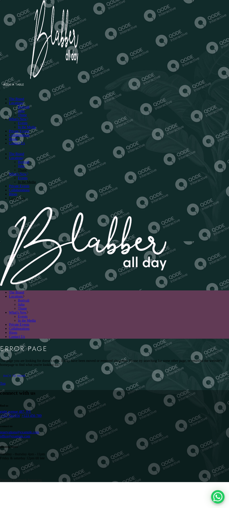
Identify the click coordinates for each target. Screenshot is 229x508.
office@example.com (15, 436)
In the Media (27, 182)
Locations (16, 158)
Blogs (13, 194)
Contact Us (17, 198)
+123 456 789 (32, 416)
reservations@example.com (19, 432)
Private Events (19, 186)
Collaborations (19, 190)
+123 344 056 (10, 416)
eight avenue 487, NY (15, 412)
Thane (22, 170)
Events (23, 178)
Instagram (35, 480)
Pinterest (6, 480)
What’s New (18, 174)
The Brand (16, 154)
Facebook (20, 480)
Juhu (21, 166)
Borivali (23, 162)
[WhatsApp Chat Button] (218, 497)
